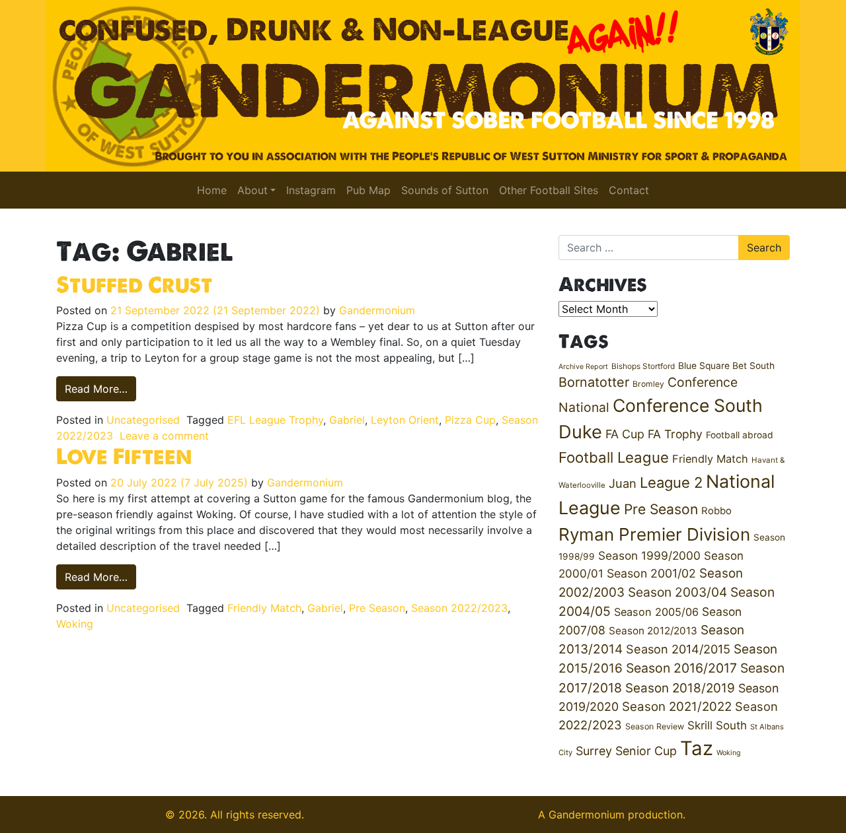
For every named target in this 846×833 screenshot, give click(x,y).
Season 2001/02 (651, 573)
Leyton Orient (405, 419)
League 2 (671, 482)
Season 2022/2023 (459, 608)
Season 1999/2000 (649, 555)
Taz (696, 748)
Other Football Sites (548, 190)
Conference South (688, 405)
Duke (580, 432)
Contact (629, 190)
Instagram (311, 190)
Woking (74, 623)
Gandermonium (377, 310)
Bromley (648, 384)
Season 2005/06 (656, 611)
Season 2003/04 (677, 592)
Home (212, 190)
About (252, 190)
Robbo (716, 511)
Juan (622, 483)
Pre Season (377, 608)
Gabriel (347, 419)
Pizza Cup (470, 419)
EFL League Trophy (275, 419)
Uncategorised (143, 419)
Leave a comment (164, 435)
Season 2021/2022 (677, 706)
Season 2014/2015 (678, 649)
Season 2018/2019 (680, 688)
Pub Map (368, 190)
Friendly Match (264, 608)
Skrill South (717, 725)
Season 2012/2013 (653, 630)
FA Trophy (675, 434)
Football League (613, 457)
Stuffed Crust (134, 284)
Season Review (654, 726)
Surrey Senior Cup (626, 751)
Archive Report (583, 366)
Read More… (100, 388)
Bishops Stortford (643, 366)
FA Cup (624, 434)
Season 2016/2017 (681, 668)
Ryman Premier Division (654, 534)
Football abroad (739, 435)
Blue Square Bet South (726, 365)
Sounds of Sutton (444, 190)
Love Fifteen (124, 456)
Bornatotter (593, 382)
